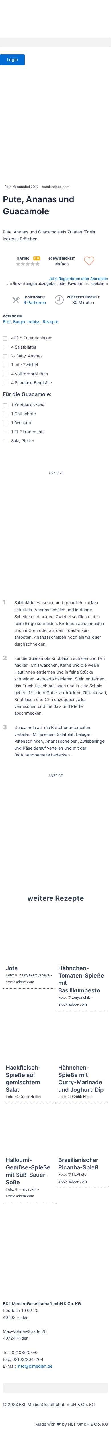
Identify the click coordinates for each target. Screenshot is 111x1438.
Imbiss (34, 321)
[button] (55, 42)
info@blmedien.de (34, 1366)
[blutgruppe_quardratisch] (55, 831)
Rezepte (50, 321)
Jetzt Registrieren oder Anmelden (78, 278)
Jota (12, 968)
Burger (19, 321)
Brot (7, 321)
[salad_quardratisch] (55, 531)
